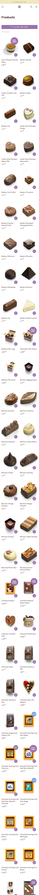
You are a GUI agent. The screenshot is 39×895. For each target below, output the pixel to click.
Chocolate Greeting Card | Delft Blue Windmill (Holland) (10, 801)
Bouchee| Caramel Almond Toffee (26, 569)
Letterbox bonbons (8, 601)
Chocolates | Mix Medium (28, 349)
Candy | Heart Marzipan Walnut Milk (9, 160)
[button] (31, 6)
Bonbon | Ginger (25, 93)
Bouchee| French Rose (9, 568)
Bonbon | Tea (6, 318)
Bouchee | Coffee (7, 473)
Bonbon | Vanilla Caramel (28, 318)
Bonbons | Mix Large (8, 349)
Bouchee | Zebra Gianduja (28, 537)
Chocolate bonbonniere (28, 634)
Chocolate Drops (7, 667)
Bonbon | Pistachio (26, 256)
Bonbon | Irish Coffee (9, 192)
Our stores (20, 2)
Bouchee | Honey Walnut (28, 442)
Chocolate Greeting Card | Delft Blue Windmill (28, 767)
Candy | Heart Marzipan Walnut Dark (28, 160)
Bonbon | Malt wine (8, 256)
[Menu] (2, 6)
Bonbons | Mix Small (8, 380)
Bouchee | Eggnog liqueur (28, 380)
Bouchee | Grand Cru (27, 411)
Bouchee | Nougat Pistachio (26, 505)
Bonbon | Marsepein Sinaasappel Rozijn (26, 224)
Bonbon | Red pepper (9, 287)
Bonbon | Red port (26, 287)
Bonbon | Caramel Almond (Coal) (8, 224)
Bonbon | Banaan (25, 60)
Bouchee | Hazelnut (8, 442)
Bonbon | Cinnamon (26, 192)
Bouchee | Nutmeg (26, 473)
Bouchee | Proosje (8, 537)
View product (16, 344)
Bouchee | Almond (8, 411)
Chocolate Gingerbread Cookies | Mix (9, 734)
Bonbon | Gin (6, 126)
